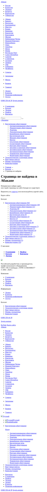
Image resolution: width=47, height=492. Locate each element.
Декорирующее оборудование (21, 128)
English (14, 422)
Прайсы (8, 112)
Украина (8, 9)
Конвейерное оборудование (20, 134)
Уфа (6, 65)
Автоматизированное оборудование (23, 126)
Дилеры (8, 110)
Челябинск (9, 68)
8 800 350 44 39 (6, 100)
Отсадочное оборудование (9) (21, 221)
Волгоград (9, 23)
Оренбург (8, 47)
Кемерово (8, 31)
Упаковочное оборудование (20, 153)
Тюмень (8, 63)
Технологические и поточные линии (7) (20, 236)
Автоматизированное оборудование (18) (25, 205)
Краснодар (9, 33)
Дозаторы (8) (14, 209)
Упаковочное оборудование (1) (21, 232)
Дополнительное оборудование (21, 132)
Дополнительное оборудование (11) (23, 211)
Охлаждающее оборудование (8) (22, 223)
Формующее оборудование (20, 155)
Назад (7, 429)
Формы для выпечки (13, 161)
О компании (9, 106)
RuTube (3, 325)
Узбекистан (9, 15)
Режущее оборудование (18, 146)
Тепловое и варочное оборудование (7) (24, 226)
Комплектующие (11, 163)
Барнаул (8, 21)
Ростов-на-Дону (11, 53)
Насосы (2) (14, 219)
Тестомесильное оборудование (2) (22, 228)
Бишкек (8, 83)
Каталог (8, 108)
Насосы (12, 140)
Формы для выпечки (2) (14, 240)
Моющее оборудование (18, 138)
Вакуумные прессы (12, 159)
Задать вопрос (18, 100)
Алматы (8, 72)
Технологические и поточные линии (19, 157)
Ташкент (8, 87)
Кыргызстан (9, 13)
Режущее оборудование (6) (20, 224)
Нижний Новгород (12, 41)
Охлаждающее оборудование (20, 144)
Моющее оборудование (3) (19, 217)
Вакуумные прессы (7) (13, 238)
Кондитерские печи (17, 136)
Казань (7, 29)
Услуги (7, 97)
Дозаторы (13, 130)
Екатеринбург (10, 25)
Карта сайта (11, 325)
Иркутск (8, 27)
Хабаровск (9, 66)
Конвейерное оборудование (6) (21, 213)
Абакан (3, 2)
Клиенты (8, 93)
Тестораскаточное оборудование (22, 152)
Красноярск (9, 35)
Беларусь (8, 11)
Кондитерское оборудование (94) (17, 203)
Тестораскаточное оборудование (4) (23, 230)
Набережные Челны (12, 39)
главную (14, 192)
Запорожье (9, 76)
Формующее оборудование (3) (21, 234)
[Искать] (22, 118)
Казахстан (9, 7)
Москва (8, 37)
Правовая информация (13, 95)
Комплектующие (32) (13, 242)
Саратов (8, 57)
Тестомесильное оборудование (21, 150)
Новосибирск (10, 43)
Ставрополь (9, 59)
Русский (6, 416)
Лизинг (8, 91)
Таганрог (8, 61)
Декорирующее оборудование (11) (22, 207)
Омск (7, 45)
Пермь (7, 51)
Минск (7, 80)
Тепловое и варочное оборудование (23, 148)
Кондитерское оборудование (15, 124)
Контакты (9, 114)
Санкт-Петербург (11, 55)
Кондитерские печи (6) (18, 215)
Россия (7, 5)
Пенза (7, 49)
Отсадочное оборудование (19, 142)
